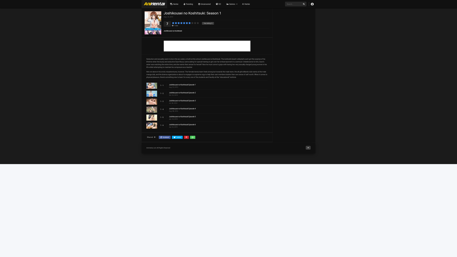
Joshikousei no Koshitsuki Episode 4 (182, 109)
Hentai (175, 4)
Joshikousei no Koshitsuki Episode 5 (182, 117)
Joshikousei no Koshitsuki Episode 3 (182, 101)
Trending (189, 4)
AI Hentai (246, 4)
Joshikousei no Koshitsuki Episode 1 (182, 85)
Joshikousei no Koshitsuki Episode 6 (182, 125)
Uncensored (206, 4)
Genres (232, 4)
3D (220, 4)
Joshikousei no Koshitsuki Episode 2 (182, 93)
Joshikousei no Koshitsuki (173, 31)
